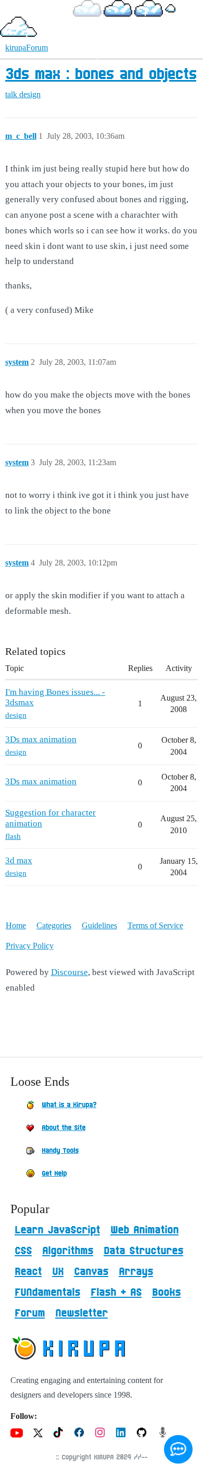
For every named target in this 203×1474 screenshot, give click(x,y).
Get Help (54, 1173)
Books (166, 1292)
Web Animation (144, 1230)
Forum (30, 1313)
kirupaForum (26, 47)
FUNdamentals (47, 1292)
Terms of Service (155, 925)
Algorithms (67, 1251)
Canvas (91, 1272)
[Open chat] (178, 1449)
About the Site (63, 1128)
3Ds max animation (41, 739)
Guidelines (99, 925)
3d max (18, 860)
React (28, 1272)
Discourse (69, 972)
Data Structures (143, 1251)
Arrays (136, 1272)
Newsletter (81, 1313)
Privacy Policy (30, 945)
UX (58, 1272)
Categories (53, 925)
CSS (23, 1251)
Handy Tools (60, 1151)
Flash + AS (116, 1292)
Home (16, 925)
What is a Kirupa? (69, 1105)
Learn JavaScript (57, 1230)
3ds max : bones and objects (100, 75)
